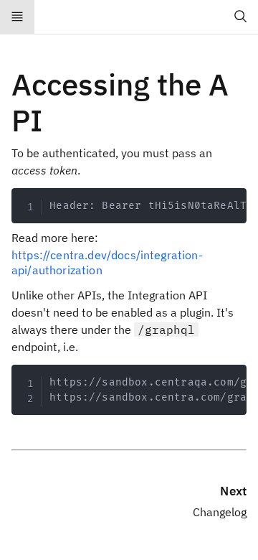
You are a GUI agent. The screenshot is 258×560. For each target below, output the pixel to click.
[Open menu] (17, 17)
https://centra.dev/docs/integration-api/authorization (107, 262)
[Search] (241, 17)
